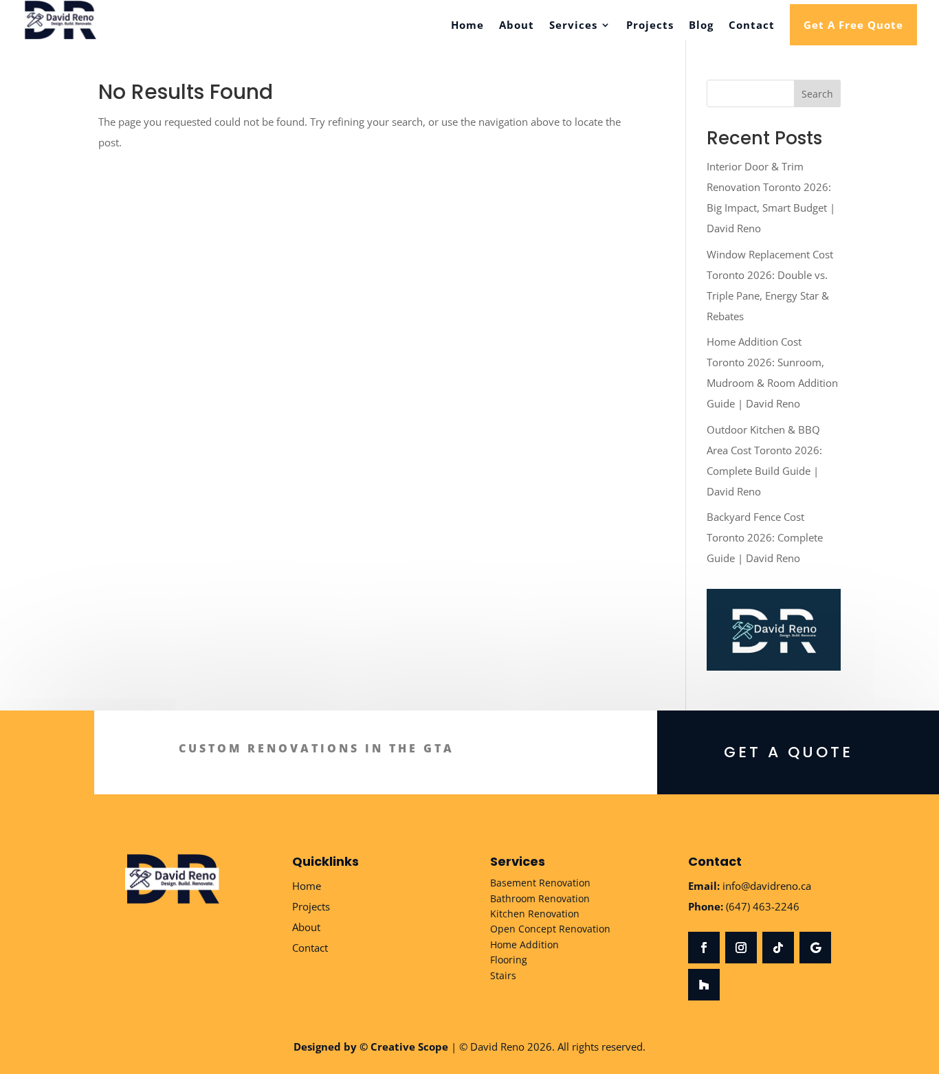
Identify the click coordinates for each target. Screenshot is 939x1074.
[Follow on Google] (815, 947)
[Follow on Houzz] (704, 984)
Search (817, 93)
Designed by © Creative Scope (371, 1046)
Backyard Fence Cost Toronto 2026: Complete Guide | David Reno (765, 537)
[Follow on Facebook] (704, 947)
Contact (752, 26)
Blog (701, 26)
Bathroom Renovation (540, 898)
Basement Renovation (540, 882)
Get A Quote (788, 752)
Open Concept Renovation (550, 928)
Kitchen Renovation (534, 913)
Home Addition (524, 944)
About (516, 26)
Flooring (508, 959)
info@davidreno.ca (766, 886)
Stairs (503, 975)
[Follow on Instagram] (741, 947)
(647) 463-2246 (762, 906)
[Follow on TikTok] (778, 947)
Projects (650, 26)
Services (573, 26)
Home (467, 26)
